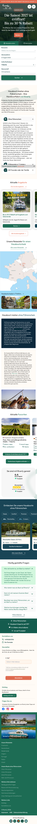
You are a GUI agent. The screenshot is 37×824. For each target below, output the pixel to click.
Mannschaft (5, 69)
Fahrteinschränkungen (8, 793)
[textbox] (18, 50)
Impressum (4, 812)
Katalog (3, 803)
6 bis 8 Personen (6, 775)
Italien (3, 759)
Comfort (14, 514)
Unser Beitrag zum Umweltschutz (11, 796)
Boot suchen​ (28, 43)
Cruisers (25, 519)
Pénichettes (11, 519)
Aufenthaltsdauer (6, 62)
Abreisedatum (5, 54)
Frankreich (4, 745)
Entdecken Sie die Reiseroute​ (15, 454)
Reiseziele (4, 47)
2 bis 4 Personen (6, 769)
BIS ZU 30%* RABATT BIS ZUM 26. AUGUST (23, 1)
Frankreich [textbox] (19, 294)
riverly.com (20, 166)
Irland (3, 762)
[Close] (34, 166)
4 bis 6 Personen (6, 772)
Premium (24, 514)
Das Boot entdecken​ (15, 546)
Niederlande (5, 751)
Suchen (17, 78)
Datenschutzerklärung (20, 812)
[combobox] (18, 50)
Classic (5, 514)
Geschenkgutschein (7, 790)
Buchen (15, 226)
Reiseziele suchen (10, 43)
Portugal (4, 756)
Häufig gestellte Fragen (8, 784)
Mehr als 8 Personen (7, 778)
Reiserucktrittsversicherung (9, 787)
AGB (10, 812)
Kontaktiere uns (6, 806)
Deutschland (5, 748)
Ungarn (3, 754)
